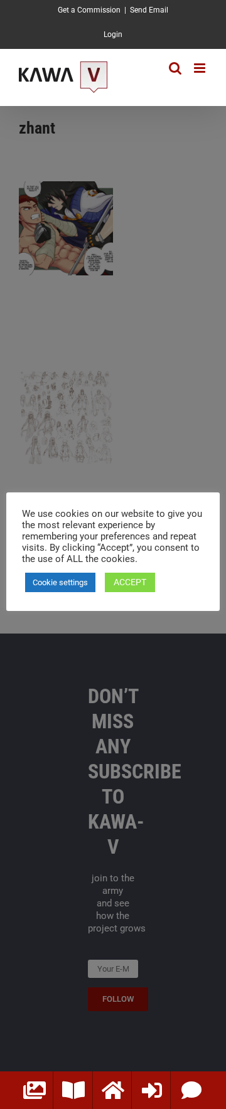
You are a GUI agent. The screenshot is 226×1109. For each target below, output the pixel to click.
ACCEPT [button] (130, 582)
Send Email (149, 10)
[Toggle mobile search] (175, 68)
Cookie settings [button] (60, 582)
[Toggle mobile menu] (200, 68)
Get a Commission (89, 10)
